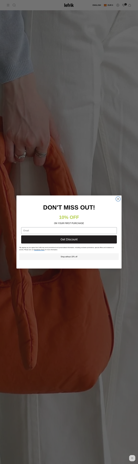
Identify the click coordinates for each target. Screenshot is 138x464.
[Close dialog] (118, 199)
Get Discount (69, 239)
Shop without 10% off (69, 257)
